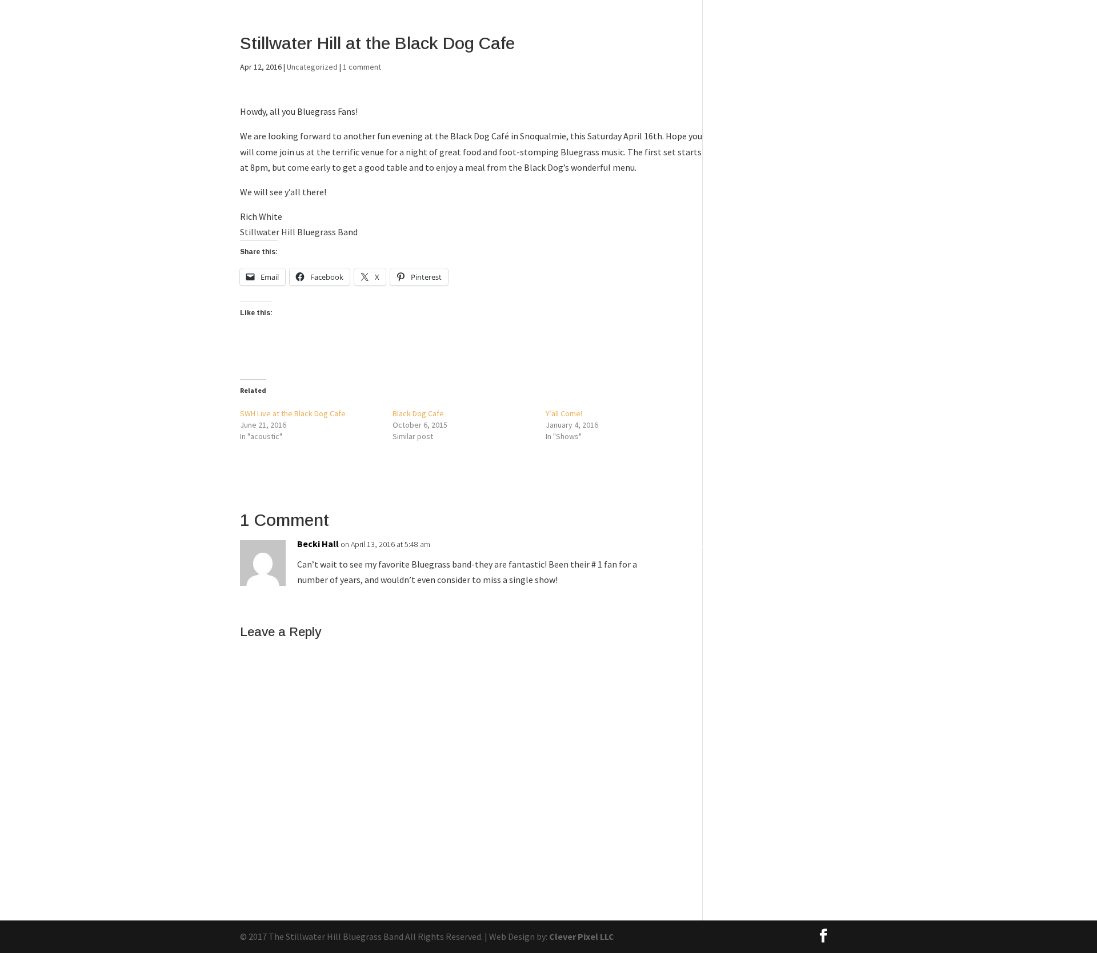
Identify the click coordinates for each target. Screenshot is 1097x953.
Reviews (970, 38)
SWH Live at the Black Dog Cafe (293, 413)
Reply (691, 547)
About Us (812, 38)
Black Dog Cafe (418, 413)
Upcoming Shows (1041, 38)
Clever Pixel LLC (581, 936)
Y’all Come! (564, 413)
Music (925, 38)
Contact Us (872, 38)
